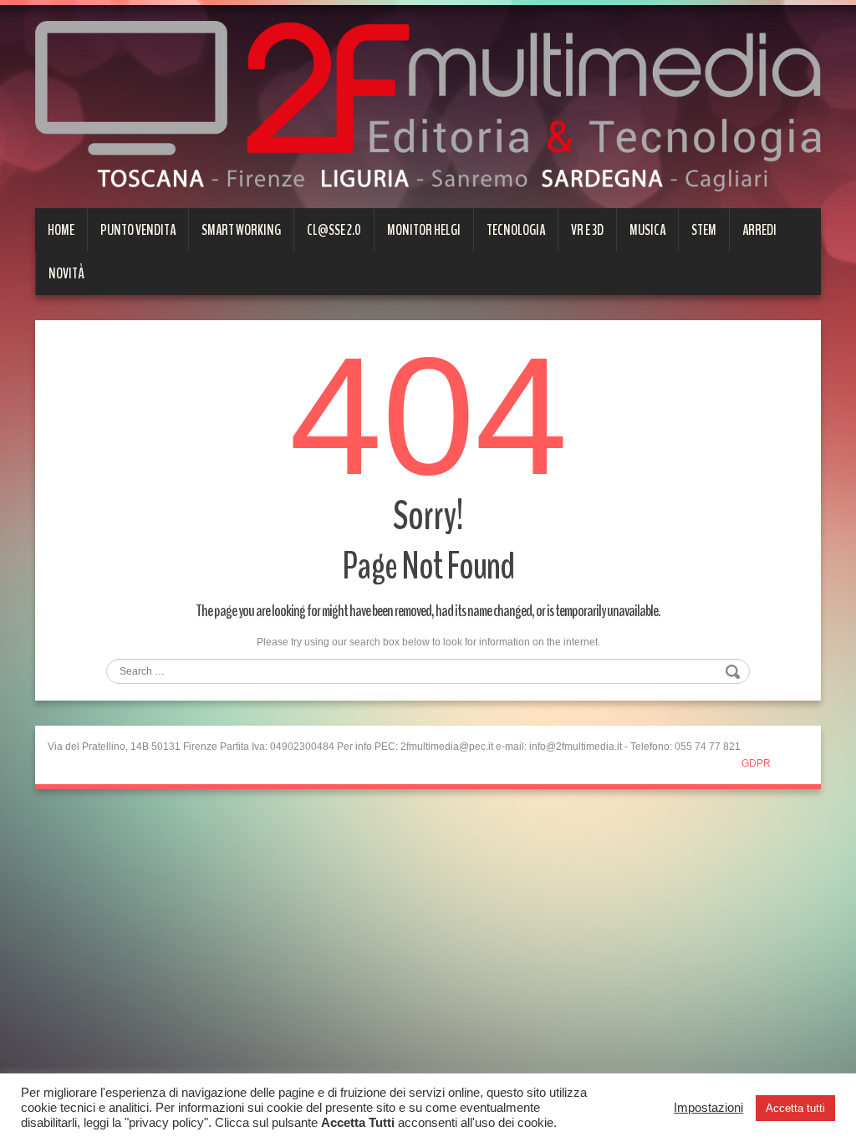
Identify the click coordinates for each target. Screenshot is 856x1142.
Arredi (759, 230)
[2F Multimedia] (428, 105)
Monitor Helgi (424, 230)
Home (61, 230)
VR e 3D (587, 230)
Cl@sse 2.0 (334, 230)
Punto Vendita (138, 230)
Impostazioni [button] (708, 1107)
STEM (703, 230)
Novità (66, 273)
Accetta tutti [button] (795, 1108)
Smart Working (241, 230)
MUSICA (647, 230)
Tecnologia (516, 230)
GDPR (756, 763)
